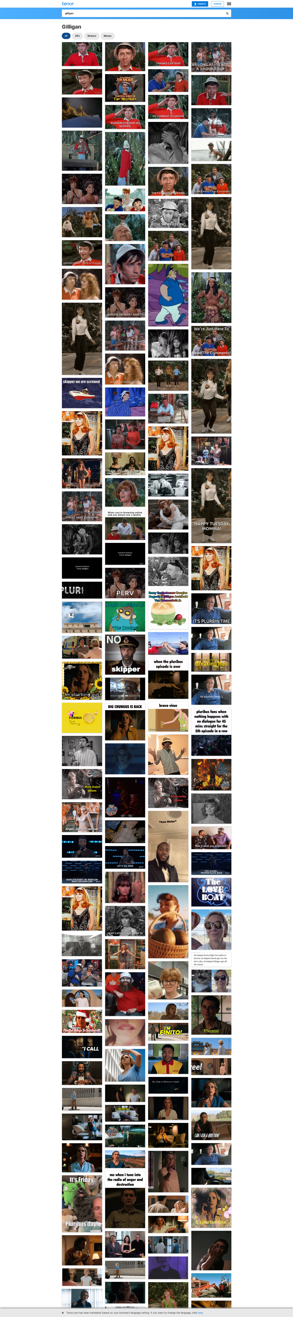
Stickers (91, 36)
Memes (108, 36)
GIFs (77, 36)
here (200, 1312)
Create (202, 4)
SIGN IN (217, 4)
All (66, 36)
